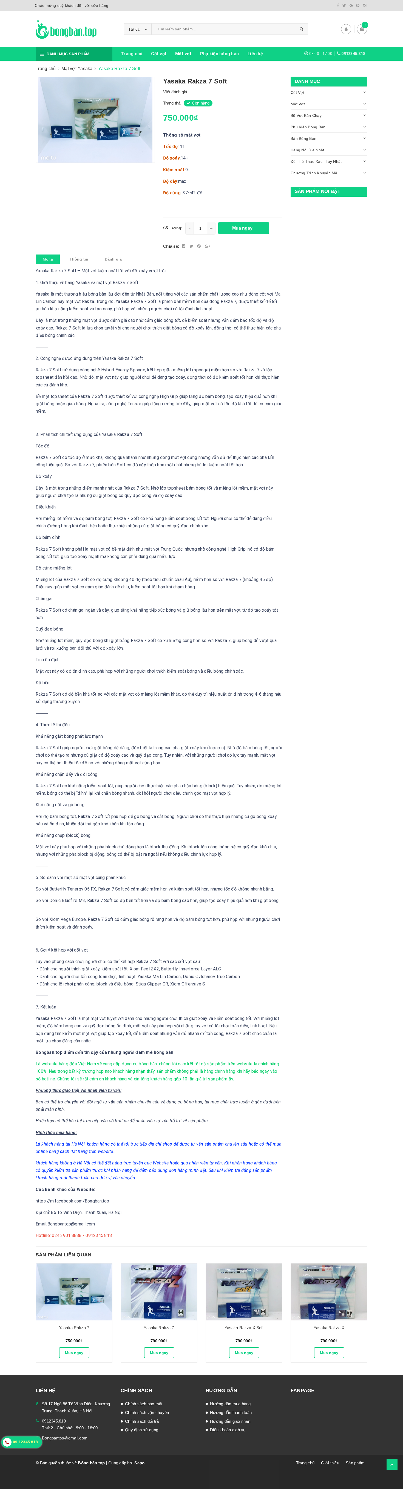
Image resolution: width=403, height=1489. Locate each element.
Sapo (139, 1463)
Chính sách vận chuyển (147, 1412)
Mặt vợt (183, 53)
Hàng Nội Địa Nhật (307, 150)
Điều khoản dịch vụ (228, 1429)
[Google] (351, 5)
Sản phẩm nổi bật (317, 191)
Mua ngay (74, 1353)
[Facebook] (338, 5)
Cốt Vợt (297, 92)
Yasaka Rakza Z (159, 1327)
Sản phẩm (355, 1463)
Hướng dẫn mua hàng (230, 1403)
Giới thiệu (330, 1463)
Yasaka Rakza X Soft (244, 1327)
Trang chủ (131, 53)
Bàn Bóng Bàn (303, 138)
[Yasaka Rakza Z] (159, 1292)
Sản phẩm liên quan (63, 1254)
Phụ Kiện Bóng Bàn (308, 127)
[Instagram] (364, 5)
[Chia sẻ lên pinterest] (199, 246)
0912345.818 (353, 53)
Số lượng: (173, 228)
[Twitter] (344, 5)
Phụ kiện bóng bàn (219, 53)
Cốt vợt (158, 53)
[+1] (207, 246)
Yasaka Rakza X (329, 1327)
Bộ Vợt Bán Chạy (306, 115)
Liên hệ (255, 53)
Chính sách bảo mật (144, 1403)
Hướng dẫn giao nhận (230, 1421)
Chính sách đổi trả (142, 1421)
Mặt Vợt (298, 104)
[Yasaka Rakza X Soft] (244, 1292)
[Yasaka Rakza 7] (74, 1292)
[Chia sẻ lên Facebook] (184, 246)
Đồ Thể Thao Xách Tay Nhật (316, 161)
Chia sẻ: (171, 246)
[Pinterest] (357, 5)
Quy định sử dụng (141, 1429)
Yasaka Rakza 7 (74, 1327)
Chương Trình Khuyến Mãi (314, 173)
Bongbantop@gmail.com (64, 1438)
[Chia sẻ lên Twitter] (192, 246)
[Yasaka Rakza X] (329, 1292)
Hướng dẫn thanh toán (231, 1412)
